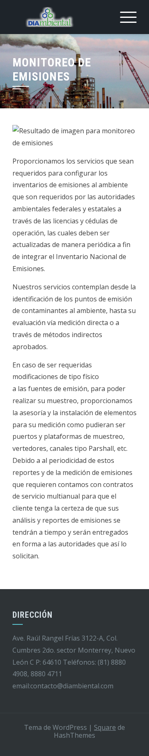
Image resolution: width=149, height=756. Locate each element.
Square (105, 727)
